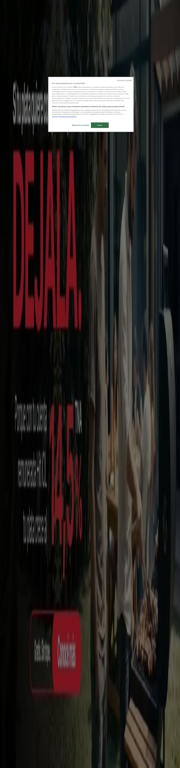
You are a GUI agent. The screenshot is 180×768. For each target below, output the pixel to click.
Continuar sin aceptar (124, 80)
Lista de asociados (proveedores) (64, 117)
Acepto (99, 125)
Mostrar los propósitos (80, 125)
